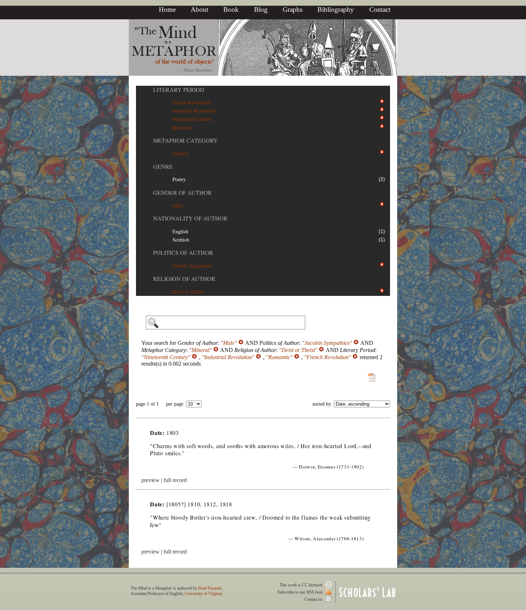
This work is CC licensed (301, 584)
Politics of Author (183, 252)
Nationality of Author (190, 218)
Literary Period (178, 89)
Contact (379, 9)
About (199, 9)
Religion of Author (184, 278)
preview (150, 480)
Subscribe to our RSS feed (300, 592)
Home (167, 9)
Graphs (292, 9)
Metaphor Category (185, 140)
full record (175, 480)
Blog (261, 9)
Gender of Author (182, 192)
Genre (163, 166)
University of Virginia (203, 593)
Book (231, 9)
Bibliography (335, 9)
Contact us (314, 599)
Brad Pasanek (209, 588)
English (180, 231)
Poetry (179, 179)
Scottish (180, 239)
